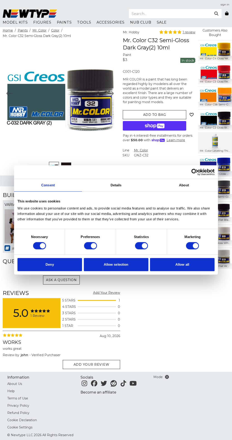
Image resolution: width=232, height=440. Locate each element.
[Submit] (216, 13)
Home (8, 30)
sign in (225, 4)
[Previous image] (9, 93)
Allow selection (116, 264)
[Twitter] (104, 385)
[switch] (90, 245)
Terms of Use (17, 398)
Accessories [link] (111, 22)
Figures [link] (42, 22)
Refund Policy (18, 413)
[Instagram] (84, 385)
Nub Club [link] (140, 22)
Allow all (182, 264)
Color (55, 30)
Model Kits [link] (15, 22)
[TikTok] (123, 385)
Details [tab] (116, 185)
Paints (23, 30)
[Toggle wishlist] (191, 114)
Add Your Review (106, 293)
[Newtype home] (30, 13)
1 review (189, 32)
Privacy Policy (18, 406)
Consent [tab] (48, 185)
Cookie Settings (19, 427)
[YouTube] (133, 385)
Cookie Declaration (22, 420)
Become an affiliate (98, 392)
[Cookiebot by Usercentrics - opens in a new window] (195, 172)
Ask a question (61, 280)
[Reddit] (114, 385)
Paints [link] (64, 22)
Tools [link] (84, 22)
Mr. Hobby (131, 32)
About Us (14, 384)
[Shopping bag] (227, 13)
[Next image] (110, 93)
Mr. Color (39, 30)
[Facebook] (94, 385)
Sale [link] (162, 22)
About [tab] (184, 185)
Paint (127, 55)
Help (11, 391)
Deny (50, 264)
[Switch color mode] (166, 377)
